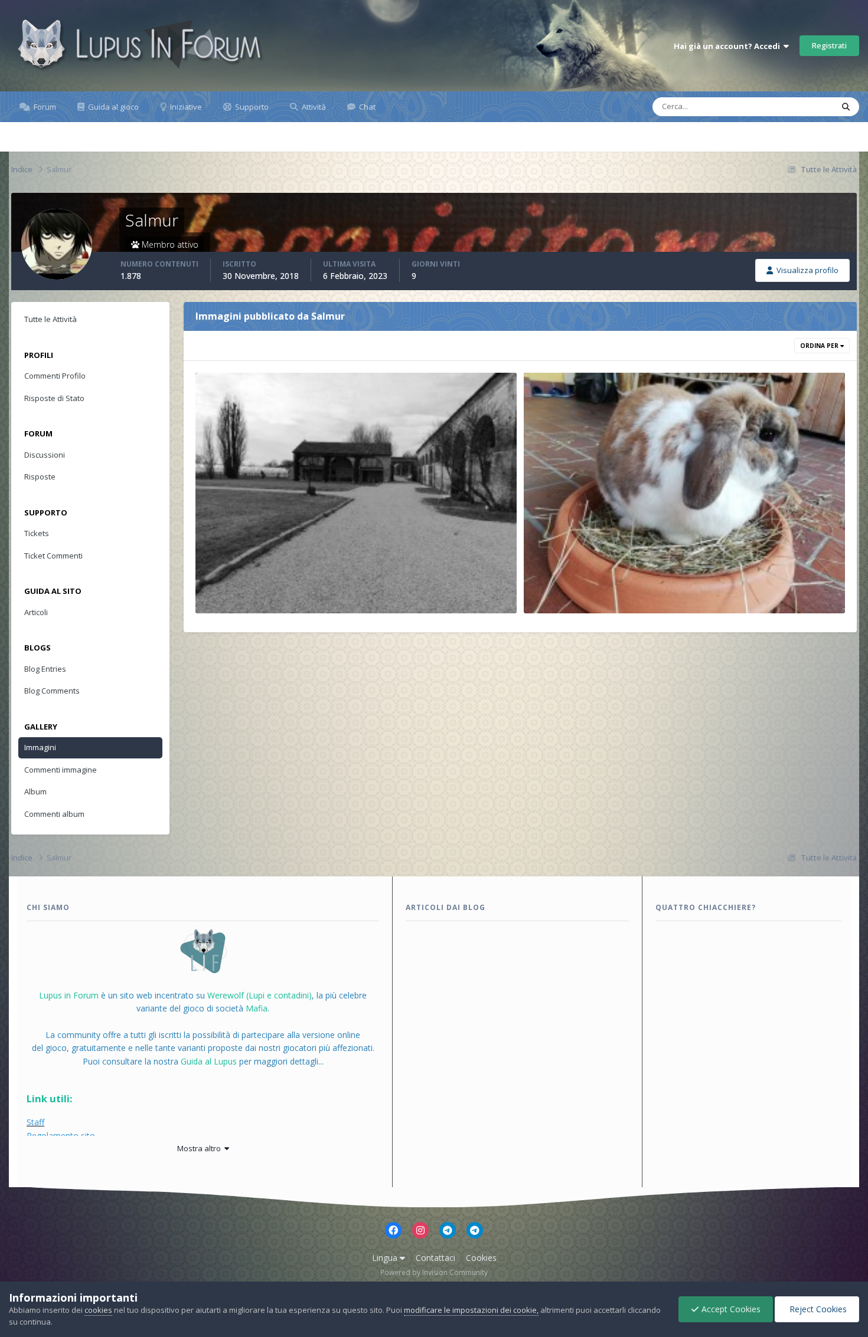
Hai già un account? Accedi (729, 46)
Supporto (251, 106)
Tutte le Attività (50, 319)
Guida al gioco (112, 106)
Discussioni (44, 454)
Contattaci (435, 1257)
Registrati (829, 45)
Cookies (481, 1257)
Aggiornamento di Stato (777, 106)
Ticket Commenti (53, 555)
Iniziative (185, 106)
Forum (44, 106)
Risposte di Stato (54, 398)
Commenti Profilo (55, 375)
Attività (313, 106)
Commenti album (54, 814)
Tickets (36, 533)
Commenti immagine (60, 769)
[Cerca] (846, 106)
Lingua (386, 1257)
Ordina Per (820, 345)
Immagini (40, 747)
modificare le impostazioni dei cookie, (471, 1310)
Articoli (36, 612)
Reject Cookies (817, 1309)
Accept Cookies (730, 1309)
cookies (98, 1310)
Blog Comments (52, 690)
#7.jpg (543, 585)
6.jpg (212, 585)
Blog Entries (45, 668)
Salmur (227, 599)
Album (35, 791)
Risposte (40, 476)
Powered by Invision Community (434, 1272)
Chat (366, 106)
